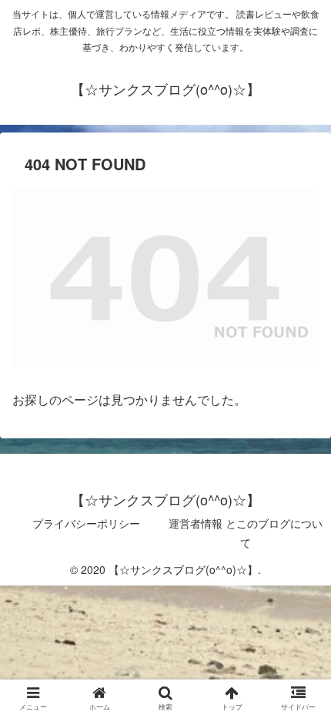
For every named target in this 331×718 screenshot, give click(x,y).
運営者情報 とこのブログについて (246, 532)
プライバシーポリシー (86, 523)
